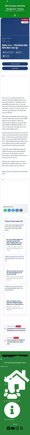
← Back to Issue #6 (15, 63)
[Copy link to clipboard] (21, 210)
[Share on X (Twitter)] (13, 210)
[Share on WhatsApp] (5, 210)
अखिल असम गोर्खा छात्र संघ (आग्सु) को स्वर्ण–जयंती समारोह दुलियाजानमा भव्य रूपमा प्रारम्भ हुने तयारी (14, 272)
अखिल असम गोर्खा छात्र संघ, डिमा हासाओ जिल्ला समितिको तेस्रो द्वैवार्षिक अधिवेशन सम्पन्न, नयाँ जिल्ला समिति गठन (14, 302)
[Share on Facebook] (9, 210)
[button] (15, 15)
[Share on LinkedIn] (17, 210)
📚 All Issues (15, 68)
